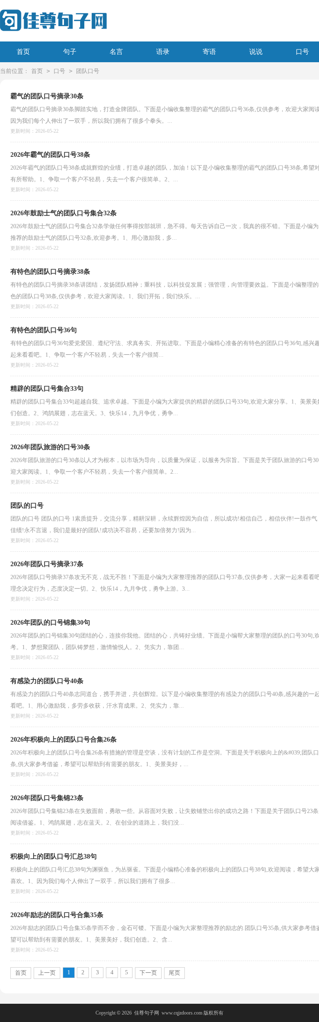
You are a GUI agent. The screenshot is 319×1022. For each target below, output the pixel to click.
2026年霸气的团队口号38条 (50, 154)
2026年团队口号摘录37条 (46, 563)
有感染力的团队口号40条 (46, 680)
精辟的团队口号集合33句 (46, 388)
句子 (69, 51)
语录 (162, 51)
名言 (116, 51)
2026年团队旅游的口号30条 (50, 446)
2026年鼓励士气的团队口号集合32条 (63, 213)
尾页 (174, 973)
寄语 (209, 51)
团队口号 (87, 71)
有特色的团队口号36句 (43, 329)
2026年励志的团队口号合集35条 (56, 914)
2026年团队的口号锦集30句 (50, 622)
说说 (256, 51)
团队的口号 (27, 505)
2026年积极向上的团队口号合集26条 (63, 739)
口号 (59, 71)
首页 (23, 51)
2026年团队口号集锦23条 (46, 797)
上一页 (47, 973)
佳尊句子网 (146, 1013)
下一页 (148, 973)
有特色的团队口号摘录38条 (50, 271)
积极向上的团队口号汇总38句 (53, 856)
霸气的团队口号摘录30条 (46, 96)
